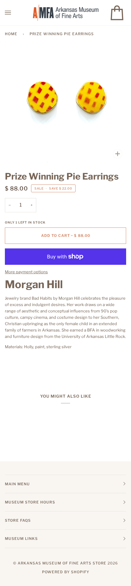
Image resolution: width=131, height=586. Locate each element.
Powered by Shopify (65, 572)
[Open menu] (14, 12)
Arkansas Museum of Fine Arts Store (62, 563)
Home (11, 34)
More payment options (26, 271)
